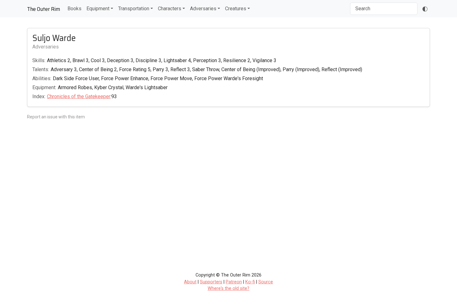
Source (265, 282)
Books (74, 8)
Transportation (133, 8)
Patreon (234, 282)
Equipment (97, 8)
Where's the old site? (228, 288)
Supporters (211, 282)
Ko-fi (250, 282)
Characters (169, 8)
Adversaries (203, 8)
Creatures (235, 8)
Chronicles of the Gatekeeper (78, 96)
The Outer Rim (43, 9)
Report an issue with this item (56, 116)
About (190, 282)
